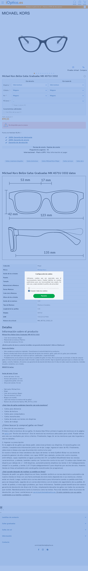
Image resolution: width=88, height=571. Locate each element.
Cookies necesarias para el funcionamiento (44, 288)
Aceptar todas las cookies (38, 291)
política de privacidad (52, 284)
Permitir (44, 296)
